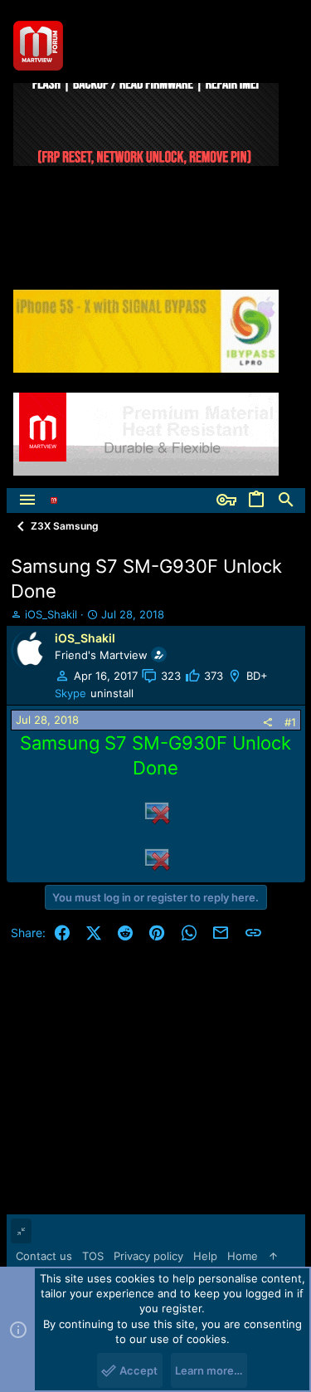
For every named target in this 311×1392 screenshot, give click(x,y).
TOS (93, 1256)
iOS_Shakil (51, 614)
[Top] (273, 1255)
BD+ (257, 675)
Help (205, 1256)
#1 (290, 722)
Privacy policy (148, 1256)
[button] (27, 500)
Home (242, 1256)
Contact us (44, 1256)
